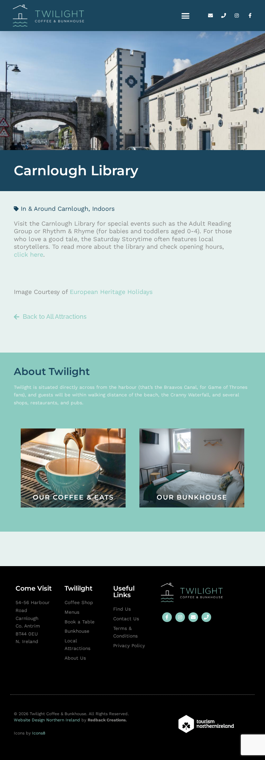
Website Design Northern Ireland (47, 720)
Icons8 (38, 733)
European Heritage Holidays (111, 291)
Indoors (103, 208)
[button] (185, 15)
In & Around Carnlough (54, 208)
